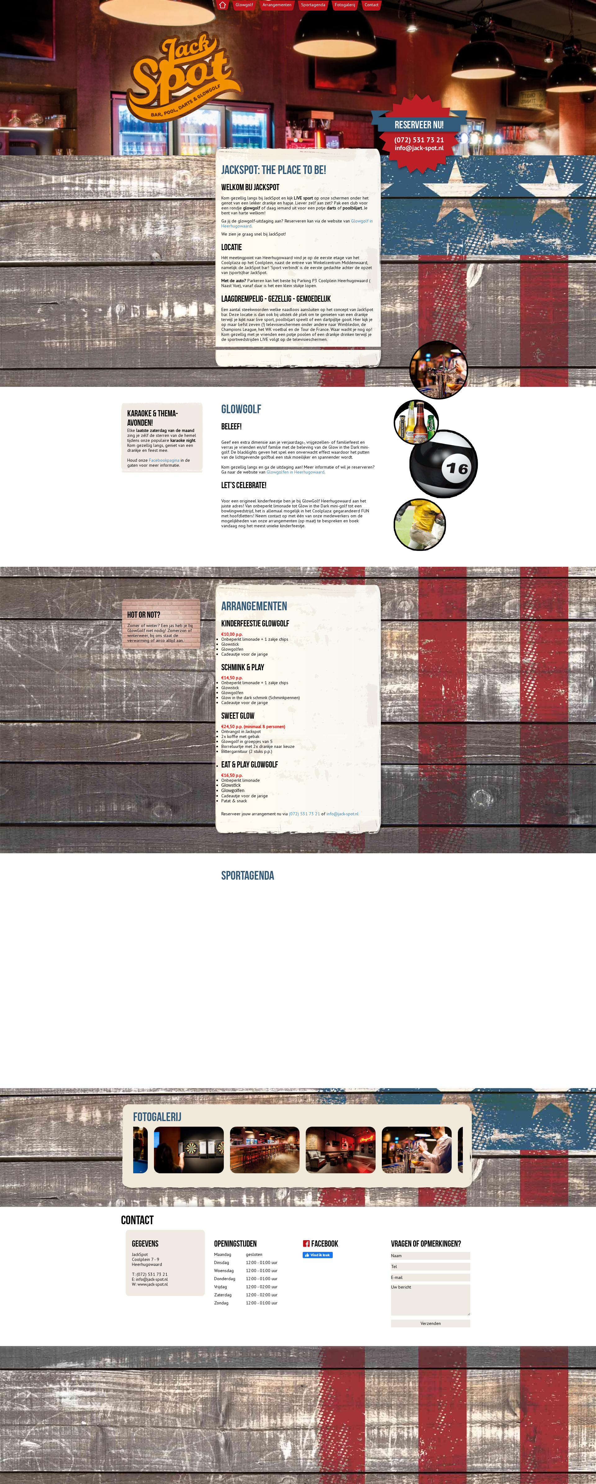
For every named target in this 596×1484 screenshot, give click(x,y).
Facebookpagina (165, 460)
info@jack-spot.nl (343, 814)
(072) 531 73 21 (304, 814)
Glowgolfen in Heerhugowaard (295, 472)
